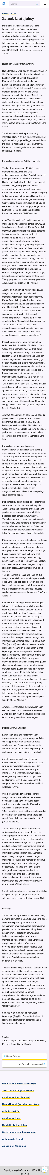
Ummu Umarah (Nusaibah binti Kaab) (20, 1104)
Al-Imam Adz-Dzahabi (13, 1139)
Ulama (13, 14)
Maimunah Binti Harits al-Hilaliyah (19, 1083)
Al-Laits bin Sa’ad (11, 1111)
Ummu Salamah (13, 1056)
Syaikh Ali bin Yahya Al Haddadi (18, 1090)
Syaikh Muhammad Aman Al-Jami (19, 1132)
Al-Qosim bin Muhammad (31, 1064)
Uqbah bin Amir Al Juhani (14, 1125)
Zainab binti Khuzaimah (14, 1146)
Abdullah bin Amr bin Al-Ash (16, 1097)
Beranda (5, 14)
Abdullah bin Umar (11, 1118)
